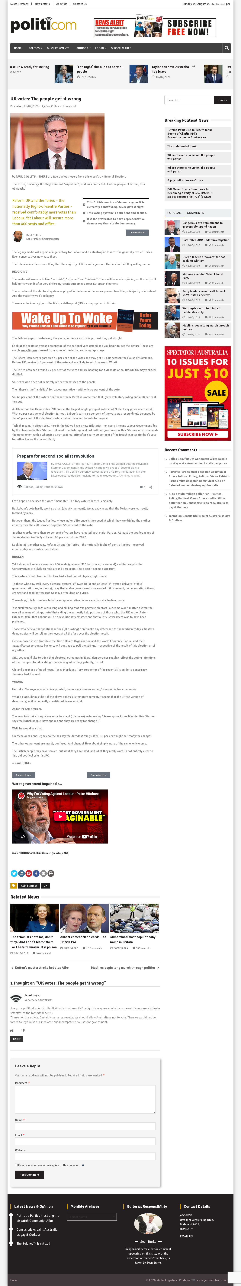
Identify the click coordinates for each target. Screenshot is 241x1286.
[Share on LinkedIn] (21, 873)
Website (20, 1150)
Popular (174, 212)
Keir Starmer (29, 886)
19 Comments (94, 948)
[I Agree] (11, 1030)
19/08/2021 (193, 266)
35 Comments (216, 334)
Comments (195, 212)
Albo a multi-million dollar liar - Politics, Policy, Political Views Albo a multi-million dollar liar (197, 498)
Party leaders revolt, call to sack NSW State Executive (204, 293)
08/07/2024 (193, 334)
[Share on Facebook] (36, 873)
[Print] (50, 873)
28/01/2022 (71, 948)
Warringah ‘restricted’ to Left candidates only (201, 310)
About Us (61, 4)
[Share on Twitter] (14, 873)
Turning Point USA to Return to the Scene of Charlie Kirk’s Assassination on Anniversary (190, 133)
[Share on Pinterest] (28, 873)
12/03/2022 (193, 317)
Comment (22, 1083)
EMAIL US (186, 1236)
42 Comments (216, 300)
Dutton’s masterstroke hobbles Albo (42, 968)
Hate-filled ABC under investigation (205, 240)
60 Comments (216, 231)
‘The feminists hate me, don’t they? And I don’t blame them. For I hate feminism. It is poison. (34, 942)
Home (17, 48)
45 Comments (216, 266)
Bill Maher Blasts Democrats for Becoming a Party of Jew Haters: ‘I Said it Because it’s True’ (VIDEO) (190, 193)
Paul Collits (52, 106)
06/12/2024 (121, 948)
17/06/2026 (194, 77)
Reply (17, 1039)
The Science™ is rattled (33, 1243)
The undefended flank (181, 146)
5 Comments (143, 948)
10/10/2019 (21, 953)
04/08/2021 (193, 231)
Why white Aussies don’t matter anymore (200, 463)
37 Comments (216, 317)
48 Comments (216, 245)
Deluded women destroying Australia (193, 485)
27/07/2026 (44, 77)
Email (20, 1135)
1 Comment (69, 106)
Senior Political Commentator (42, 239)
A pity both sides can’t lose (185, 180)
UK (45, 886)
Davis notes (42, 409)
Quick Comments (58, 48)
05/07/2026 (119, 77)
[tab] (174, 213)
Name (20, 1120)
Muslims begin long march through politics (123, 968)
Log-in (99, 48)
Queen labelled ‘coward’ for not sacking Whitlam (203, 259)
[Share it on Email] (43, 873)
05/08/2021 (193, 300)
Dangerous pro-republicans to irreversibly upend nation (202, 225)
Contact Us (80, 4)
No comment (43, 953)
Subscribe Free (121, 48)
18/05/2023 (193, 245)
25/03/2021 (193, 283)
